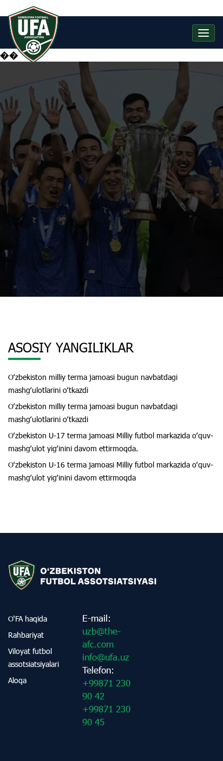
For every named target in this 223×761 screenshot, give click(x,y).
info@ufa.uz (105, 657)
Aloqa (17, 680)
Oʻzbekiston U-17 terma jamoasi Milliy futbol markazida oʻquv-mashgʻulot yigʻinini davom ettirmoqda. (110, 442)
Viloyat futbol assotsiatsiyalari (33, 657)
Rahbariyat (26, 634)
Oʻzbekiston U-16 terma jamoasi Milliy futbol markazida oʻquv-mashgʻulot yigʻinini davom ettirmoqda (110, 471)
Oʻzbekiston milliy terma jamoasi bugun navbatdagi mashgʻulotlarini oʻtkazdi (93, 383)
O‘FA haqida (27, 618)
